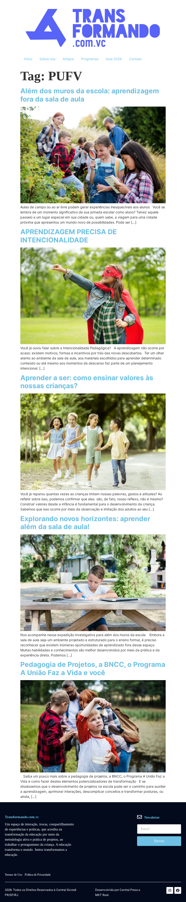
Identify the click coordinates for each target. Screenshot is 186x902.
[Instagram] (169, 890)
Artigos (68, 59)
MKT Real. (102, 895)
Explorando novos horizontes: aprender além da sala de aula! (85, 523)
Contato (135, 59)
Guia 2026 (114, 59)
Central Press (129, 889)
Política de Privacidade (38, 874)
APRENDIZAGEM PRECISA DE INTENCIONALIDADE (68, 236)
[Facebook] (177, 890)
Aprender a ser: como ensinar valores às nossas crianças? (86, 382)
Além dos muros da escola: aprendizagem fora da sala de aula (89, 95)
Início (28, 59)
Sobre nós (47, 59)
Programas (89, 59)
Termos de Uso (13, 874)
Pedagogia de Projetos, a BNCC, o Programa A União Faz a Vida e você (92, 668)
